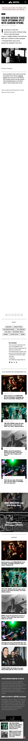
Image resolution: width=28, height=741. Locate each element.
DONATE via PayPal (6, 696)
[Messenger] (9, 315)
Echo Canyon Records (8, 329)
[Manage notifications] (24, 737)
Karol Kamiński (13, 343)
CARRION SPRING (12, 36)
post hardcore (21, 329)
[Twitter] (12, 315)
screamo (5, 334)
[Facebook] (6, 315)
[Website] (16, 362)
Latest (3, 14)
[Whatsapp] (15, 315)
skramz (23, 334)
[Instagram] (14, 362)
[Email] (22, 315)
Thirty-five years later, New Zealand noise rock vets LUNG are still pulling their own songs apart (13, 481)
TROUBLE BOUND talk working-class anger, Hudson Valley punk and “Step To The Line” (12, 668)
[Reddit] (19, 315)
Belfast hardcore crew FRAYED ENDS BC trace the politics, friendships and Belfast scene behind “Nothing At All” (14, 397)
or (13, 696)
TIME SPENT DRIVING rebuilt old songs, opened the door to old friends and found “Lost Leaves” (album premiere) (15, 725)
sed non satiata (14, 334)
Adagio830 (11, 43)
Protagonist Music (7, 41)
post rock (7, 331)
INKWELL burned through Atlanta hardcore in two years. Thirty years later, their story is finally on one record (15, 733)
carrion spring (18, 326)
